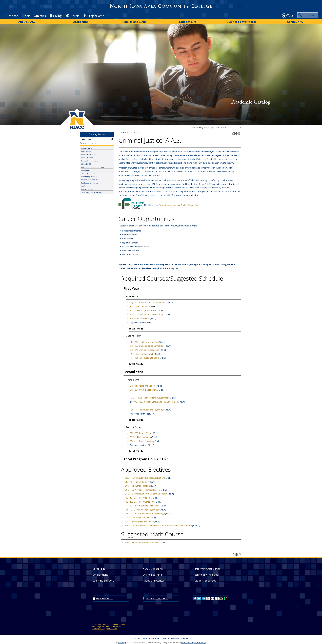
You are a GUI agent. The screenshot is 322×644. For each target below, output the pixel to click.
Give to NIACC (104, 598)
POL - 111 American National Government (149, 397)
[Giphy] (226, 598)
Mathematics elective (140, 318)
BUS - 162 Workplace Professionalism (142, 489)
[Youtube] (208, 598)
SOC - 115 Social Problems (137, 517)
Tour (290, 15)
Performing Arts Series (206, 568)
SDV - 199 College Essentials (143, 310)
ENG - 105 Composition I (141, 306)
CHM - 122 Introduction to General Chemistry (146, 493)
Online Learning (152, 574)
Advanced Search (88, 143)
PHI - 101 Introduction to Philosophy (142, 505)
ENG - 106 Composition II (141, 354)
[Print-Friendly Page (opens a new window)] (236, 133)
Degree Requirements (89, 161)
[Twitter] (199, 598)
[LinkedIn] (204, 598)
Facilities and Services (89, 183)
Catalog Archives (87, 189)
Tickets (74, 16)
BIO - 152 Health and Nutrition (144, 342)
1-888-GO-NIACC (98, 629)
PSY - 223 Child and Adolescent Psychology (145, 513)
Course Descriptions (89, 154)
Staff (83, 186)
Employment (100, 574)
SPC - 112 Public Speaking (142, 441)
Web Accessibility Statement (176, 638)
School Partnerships (89, 173)
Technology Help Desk (206, 574)
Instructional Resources (90, 180)
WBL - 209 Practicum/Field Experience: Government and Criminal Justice (158, 525)
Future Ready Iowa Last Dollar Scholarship (178, 205)
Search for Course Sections (91, 192)
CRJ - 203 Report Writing (141, 433)
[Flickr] (212, 598)
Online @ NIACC (87, 158)
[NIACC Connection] (217, 598)
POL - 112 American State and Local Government (155, 401)
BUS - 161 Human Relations (138, 485)
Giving (57, 16)
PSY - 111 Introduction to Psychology (147, 409)
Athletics (40, 16)
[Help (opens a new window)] (239, 133)
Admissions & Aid (134, 22)
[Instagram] (221, 598)
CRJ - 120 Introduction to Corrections (147, 345)
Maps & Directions (157, 598)
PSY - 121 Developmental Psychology (142, 509)
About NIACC (26, 22)
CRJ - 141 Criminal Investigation (144, 350)
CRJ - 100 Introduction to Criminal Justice (149, 302)
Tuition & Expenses (204, 580)
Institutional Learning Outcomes (93, 167)
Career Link (99, 568)
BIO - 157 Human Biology (137, 482)
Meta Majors (86, 151)
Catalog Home (86, 148)
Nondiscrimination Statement (147, 638)
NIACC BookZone (153, 568)
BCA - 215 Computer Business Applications (145, 477)
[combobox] (217, 127)
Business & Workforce (241, 22)
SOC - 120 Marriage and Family (139, 521)
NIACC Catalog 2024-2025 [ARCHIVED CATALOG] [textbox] (210, 128)
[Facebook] (195, 598)
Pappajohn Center (153, 580)
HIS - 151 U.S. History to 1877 (138, 497)
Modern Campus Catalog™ (193, 642)
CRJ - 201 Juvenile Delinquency (144, 389)
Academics (80, 22)
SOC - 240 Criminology (140, 437)
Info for (13, 16)
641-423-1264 (112, 629)
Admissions (85, 170)
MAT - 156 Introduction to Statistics (141, 542)
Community (295, 22)
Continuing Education (89, 176)
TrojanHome (95, 16)
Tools (26, 16)
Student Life (187, 22)
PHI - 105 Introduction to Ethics (144, 357)
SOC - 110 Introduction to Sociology (146, 314)
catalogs (122, 642)
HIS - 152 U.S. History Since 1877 (140, 501)
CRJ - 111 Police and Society (142, 385)
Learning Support (103, 580)
